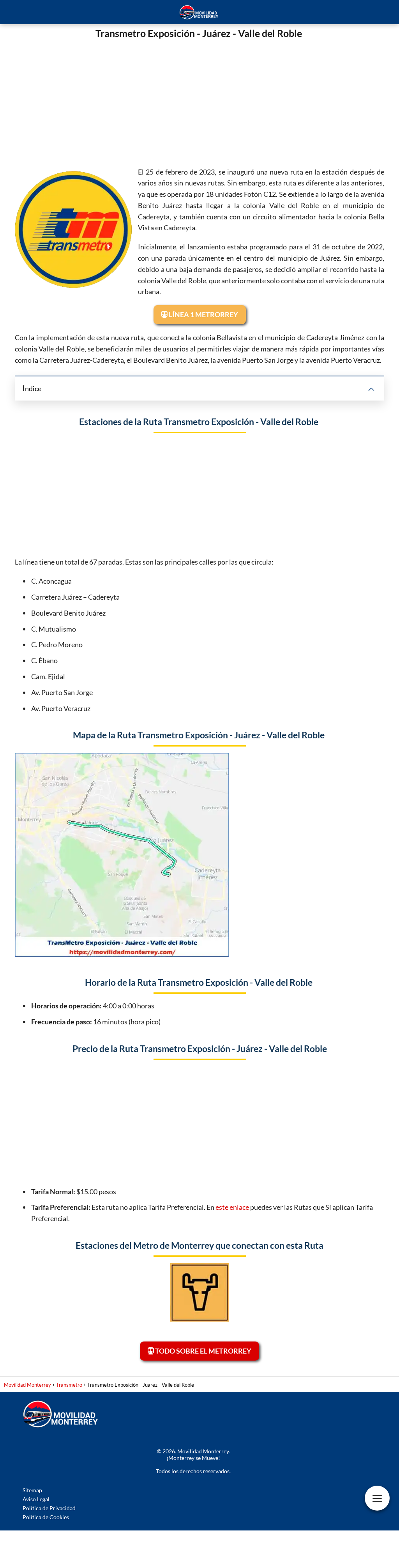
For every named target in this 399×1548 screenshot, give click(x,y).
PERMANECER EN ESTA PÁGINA (199, 793)
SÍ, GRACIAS (199, 774)
